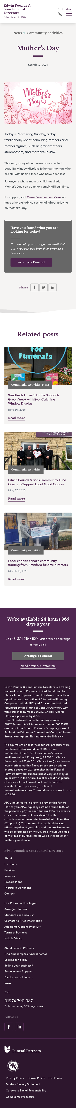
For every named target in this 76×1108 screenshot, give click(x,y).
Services (9, 870)
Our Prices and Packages (20, 903)
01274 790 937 (19, 248)
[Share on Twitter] (43, 287)
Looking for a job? (15, 960)
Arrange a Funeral (31, 262)
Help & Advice (13, 938)
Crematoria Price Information (23, 921)
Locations (10, 864)
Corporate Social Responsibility (26, 1090)
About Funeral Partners (19, 948)
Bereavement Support (18, 971)
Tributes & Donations (17, 888)
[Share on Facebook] (34, 287)
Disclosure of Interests (18, 977)
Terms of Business (15, 932)
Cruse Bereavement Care (44, 197)
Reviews (9, 876)
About (8, 858)
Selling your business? (18, 965)
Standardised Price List (19, 915)
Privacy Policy (15, 1078)
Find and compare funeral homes (25, 954)
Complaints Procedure (20, 1097)
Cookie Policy (36, 1078)
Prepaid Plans (13, 882)
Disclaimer (55, 1078)
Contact (9, 893)
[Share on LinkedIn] (53, 287)
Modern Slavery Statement (23, 1084)
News (7, 983)
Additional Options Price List (22, 926)
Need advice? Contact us (38, 666)
